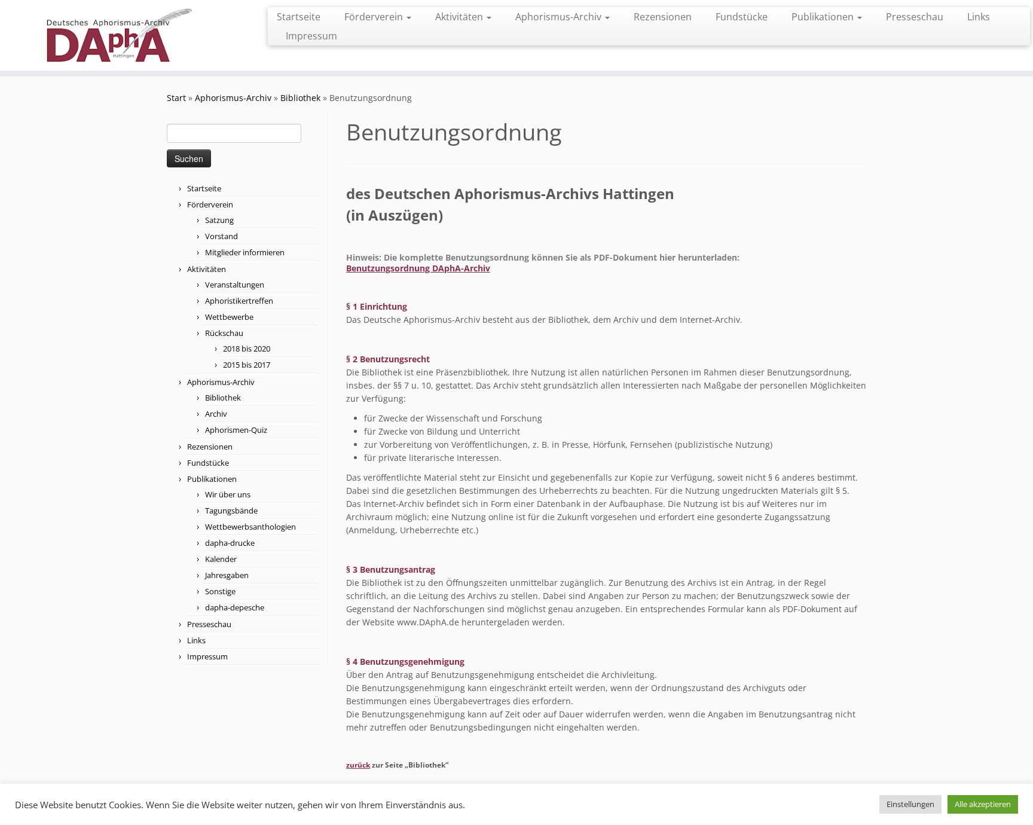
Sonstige (220, 591)
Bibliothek (300, 97)
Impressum (311, 35)
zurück (358, 765)
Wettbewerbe (229, 316)
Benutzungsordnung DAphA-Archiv (418, 268)
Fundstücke (742, 16)
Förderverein (374, 16)
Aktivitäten (460, 16)
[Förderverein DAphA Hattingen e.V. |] (119, 35)
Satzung (219, 220)
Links (978, 16)
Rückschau (224, 333)
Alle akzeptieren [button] (983, 804)
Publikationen (823, 16)
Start (176, 97)
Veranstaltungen (234, 284)
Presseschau (914, 16)
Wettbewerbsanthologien (250, 526)
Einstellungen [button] (910, 804)
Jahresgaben (227, 575)
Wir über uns (227, 494)
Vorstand (221, 236)
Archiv (216, 413)
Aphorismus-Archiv (559, 16)
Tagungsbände (231, 510)
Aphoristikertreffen (239, 300)
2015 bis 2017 (246, 364)
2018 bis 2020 (246, 348)
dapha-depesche (234, 607)
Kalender (221, 559)
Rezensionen (663, 16)
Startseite (298, 16)
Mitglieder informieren (245, 252)
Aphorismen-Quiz (236, 429)
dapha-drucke (230, 542)
